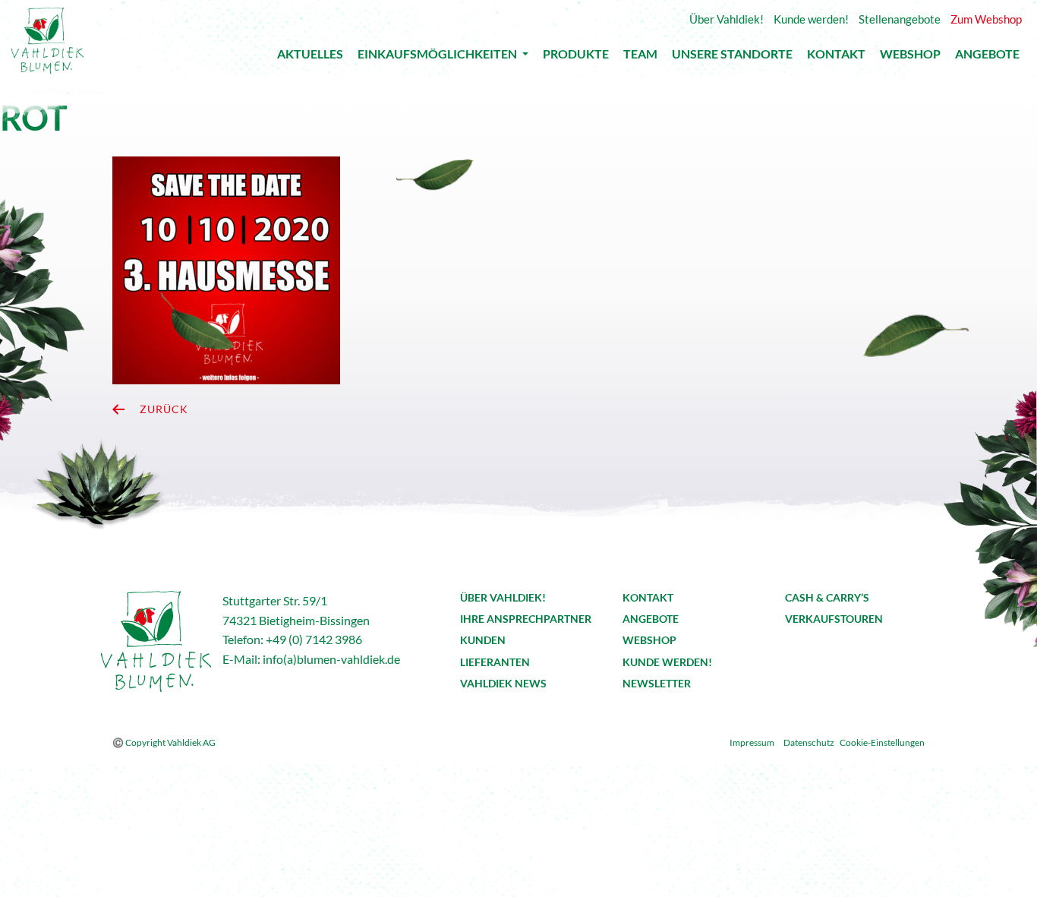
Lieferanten (495, 661)
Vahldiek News (503, 683)
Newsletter (657, 683)
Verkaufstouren (834, 618)
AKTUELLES (310, 57)
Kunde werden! (667, 661)
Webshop (910, 57)
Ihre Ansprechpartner (525, 618)
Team (640, 57)
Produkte (576, 57)
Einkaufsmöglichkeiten (438, 56)
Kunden (483, 639)
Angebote (987, 57)
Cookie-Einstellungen (882, 742)
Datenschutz (808, 742)
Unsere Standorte (732, 57)
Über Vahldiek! (503, 597)
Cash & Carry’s (827, 597)
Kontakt (836, 57)
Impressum (752, 742)
